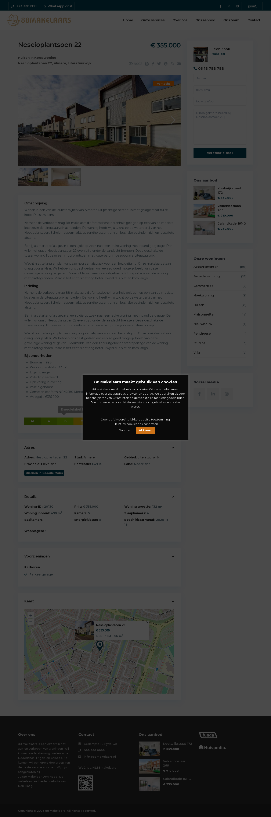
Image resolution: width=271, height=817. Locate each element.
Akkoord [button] (145, 430)
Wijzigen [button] (125, 430)
